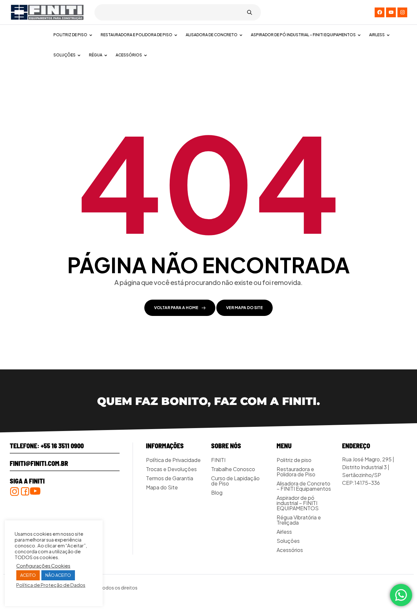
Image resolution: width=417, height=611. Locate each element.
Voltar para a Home (176, 307)
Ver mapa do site (244, 307)
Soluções (288, 540)
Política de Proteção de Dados (50, 585)
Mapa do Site (162, 487)
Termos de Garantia (169, 478)
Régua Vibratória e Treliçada (299, 520)
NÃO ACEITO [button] (58, 575)
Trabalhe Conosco (233, 469)
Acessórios (290, 549)
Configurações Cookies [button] (43, 566)
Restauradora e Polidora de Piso (296, 472)
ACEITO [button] (28, 575)
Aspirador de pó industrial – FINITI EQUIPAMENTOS (298, 503)
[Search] (249, 12)
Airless (284, 531)
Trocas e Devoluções (171, 469)
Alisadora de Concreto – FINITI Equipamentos (304, 486)
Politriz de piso (294, 459)
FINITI (218, 459)
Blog (217, 492)
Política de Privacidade (173, 459)
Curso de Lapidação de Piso (235, 481)
